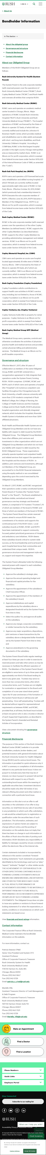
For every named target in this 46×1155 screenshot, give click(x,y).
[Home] (9, 1120)
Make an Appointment (23, 1028)
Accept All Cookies (29, 1151)
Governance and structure (17, 48)
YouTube (11, 1110)
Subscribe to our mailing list (23, 1101)
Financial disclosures (14, 52)
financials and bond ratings (18, 919)
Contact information (14, 56)
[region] (23, 1147)
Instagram (17, 1110)
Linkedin (23, 1110)
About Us (8, 11)
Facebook (4, 1110)
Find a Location (23, 1051)
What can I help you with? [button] (31, 1139)
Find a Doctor (23, 1041)
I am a (23, 4)
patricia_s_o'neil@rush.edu (18, 981)
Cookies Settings (15, 1151)
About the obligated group (17, 44)
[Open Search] (34, 3)
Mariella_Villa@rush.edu (17, 1016)
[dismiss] (43, 1134)
